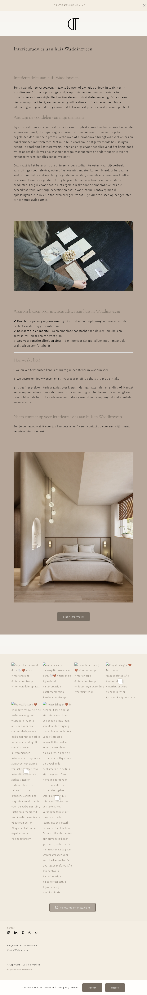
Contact (11, 928)
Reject (115, 987)
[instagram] (9, 932)
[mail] (36, 932)
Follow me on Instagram (75, 907)
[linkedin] (16, 932)
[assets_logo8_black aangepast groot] (73, 19)
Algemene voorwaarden (20, 969)
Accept (92, 987)
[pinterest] (23, 932)
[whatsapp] (30, 932)
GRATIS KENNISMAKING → (71, 5)
